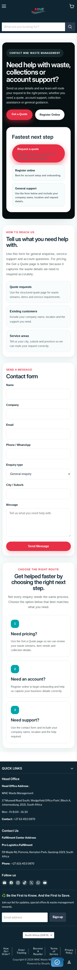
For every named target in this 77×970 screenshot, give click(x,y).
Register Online (50, 114)
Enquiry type (14, 464)
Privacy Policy (69, 951)
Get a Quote (19, 114)
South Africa (37, 935)
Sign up (58, 917)
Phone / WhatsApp (18, 444)
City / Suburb (14, 484)
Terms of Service (54, 951)
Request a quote (36, 153)
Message (12, 504)
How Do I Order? (6, 951)
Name (10, 385)
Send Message (38, 546)
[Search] (70, 27)
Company (12, 404)
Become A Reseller (38, 951)
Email (9, 424)
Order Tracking (21, 951)
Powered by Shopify (38, 963)
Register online (38, 173)
